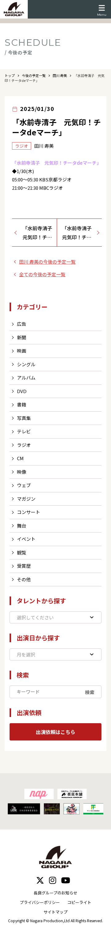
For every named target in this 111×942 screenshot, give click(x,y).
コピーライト (79, 902)
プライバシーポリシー (40, 902)
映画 (21, 350)
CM (20, 458)
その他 (24, 579)
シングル (26, 364)
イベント (26, 539)
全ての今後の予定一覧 (42, 274)
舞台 (21, 525)
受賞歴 (24, 565)
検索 (89, 692)
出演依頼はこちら (55, 732)
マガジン (26, 498)
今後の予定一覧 (34, 75)
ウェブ (24, 485)
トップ (10, 75)
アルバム (26, 377)
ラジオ (24, 445)
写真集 (24, 418)
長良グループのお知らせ (55, 893)
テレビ (24, 431)
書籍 (21, 404)
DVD (22, 391)
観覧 (21, 552)
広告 (21, 323)
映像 (21, 472)
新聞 (21, 337)
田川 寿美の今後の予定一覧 (47, 261)
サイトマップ (55, 912)
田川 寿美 (60, 75)
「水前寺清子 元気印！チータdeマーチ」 (40, 233)
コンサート (28, 512)
